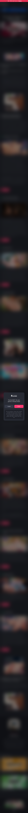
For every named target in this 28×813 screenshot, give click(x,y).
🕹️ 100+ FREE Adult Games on (14, 1)
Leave (9, 406)
